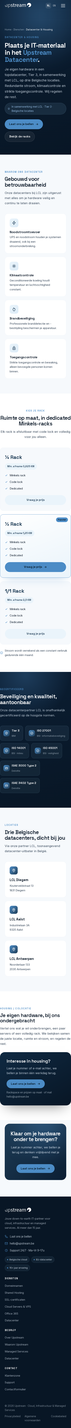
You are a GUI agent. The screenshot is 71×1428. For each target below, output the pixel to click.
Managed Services (16, 1351)
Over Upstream (14, 1337)
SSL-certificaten (15, 1299)
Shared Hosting (14, 1292)
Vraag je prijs (36, 500)
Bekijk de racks (19, 136)
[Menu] (63, 5)
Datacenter (12, 1320)
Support (10, 1382)
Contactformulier (15, 1389)
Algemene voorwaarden (32, 1418)
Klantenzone (12, 1375)
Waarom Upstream (16, 1344)
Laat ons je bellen (21, 124)
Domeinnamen (14, 1285)
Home (8, 29)
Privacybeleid (13, 1416)
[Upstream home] (18, 5)
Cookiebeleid (58, 1416)
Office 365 (11, 1313)
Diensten (18, 29)
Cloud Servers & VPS (18, 1306)
